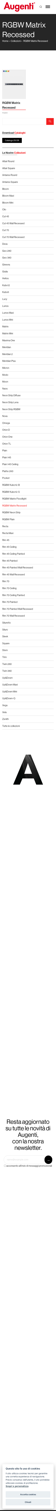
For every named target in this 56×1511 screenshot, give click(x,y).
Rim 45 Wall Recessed (13, 574)
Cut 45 (5, 216)
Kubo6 (5, 292)
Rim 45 (5, 540)
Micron (5, 367)
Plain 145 (6, 457)
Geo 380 (6, 257)
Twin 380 (7, 670)
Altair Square (8, 168)
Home (5, 40)
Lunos (5, 305)
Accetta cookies (28, 1494)
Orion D (6, 429)
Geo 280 (6, 250)
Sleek (5, 636)
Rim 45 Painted (9, 560)
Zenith (5, 719)
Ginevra (6, 264)
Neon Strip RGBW (11, 409)
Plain (4, 450)
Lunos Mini (7, 319)
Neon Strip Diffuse (11, 395)
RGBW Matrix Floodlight (14, 498)
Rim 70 (5, 581)
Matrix (5, 326)
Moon (5, 381)
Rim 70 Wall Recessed (13, 615)
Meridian (6, 347)
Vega (4, 705)
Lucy (4, 299)
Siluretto (6, 622)
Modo (5, 374)
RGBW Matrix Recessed (35, 40)
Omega (6, 422)
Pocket (6, 477)
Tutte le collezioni (11, 725)
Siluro (5, 629)
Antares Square (10, 181)
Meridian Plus (9, 360)
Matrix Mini (7, 333)
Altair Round (8, 161)
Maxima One (8, 340)
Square (6, 643)
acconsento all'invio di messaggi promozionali (29, 1165)
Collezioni (16, 40)
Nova (4, 416)
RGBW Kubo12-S (11, 491)
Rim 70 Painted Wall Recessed (17, 608)
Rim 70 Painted (9, 601)
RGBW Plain (8, 519)
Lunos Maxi (8, 312)
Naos (5, 388)
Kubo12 (6, 285)
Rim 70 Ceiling (9, 588)
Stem (5, 650)
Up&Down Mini (9, 691)
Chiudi (28, 1502)
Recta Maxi (7, 533)
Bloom (5, 188)
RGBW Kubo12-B (11, 484)
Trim (4, 657)
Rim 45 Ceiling (9, 546)
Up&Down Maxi (10, 684)
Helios (5, 278)
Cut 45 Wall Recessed (13, 223)
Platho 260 (7, 471)
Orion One (7, 436)
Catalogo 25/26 (12, 140)
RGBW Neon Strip (11, 512)
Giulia (5, 271)
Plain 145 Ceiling (10, 464)
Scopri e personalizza (17, 1486)
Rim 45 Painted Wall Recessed (17, 567)
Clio (4, 209)
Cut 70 (5, 230)
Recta (5, 526)
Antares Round (9, 175)
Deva (4, 243)
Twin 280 (7, 664)
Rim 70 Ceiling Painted (13, 595)
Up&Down (7, 677)
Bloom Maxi (8, 195)
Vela (4, 712)
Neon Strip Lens (10, 402)
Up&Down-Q (8, 698)
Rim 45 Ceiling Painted (13, 553)
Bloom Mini (7, 202)
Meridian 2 (7, 354)
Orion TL (6, 443)
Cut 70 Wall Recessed (13, 237)
